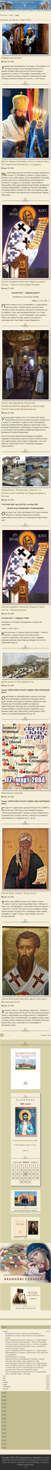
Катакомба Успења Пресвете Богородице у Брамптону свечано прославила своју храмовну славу (24, 1335)
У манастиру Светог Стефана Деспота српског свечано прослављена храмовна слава (24, 1368)
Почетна (3, 15)
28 (37, 1178)
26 (29, 1178)
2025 (4, 1393)
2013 (4, 1437)
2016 (4, 1426)
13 (33, 1170)
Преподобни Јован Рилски (26, 1145)
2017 (4, 1422)
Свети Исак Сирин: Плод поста (18, 893)
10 (21, 1170)
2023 (4, 1400)
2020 (4, 1411)
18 (25, 1174)
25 (25, 1178)
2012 (4, 1440)
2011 (4, 1444)
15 (13, 1174)
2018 (4, 1418)
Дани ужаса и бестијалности (17, 681)
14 (37, 1170)
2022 (4, 1404)
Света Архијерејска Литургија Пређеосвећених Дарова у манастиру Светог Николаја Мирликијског (22, 406)
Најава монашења (11, 58)
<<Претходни (17, 1162)
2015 (4, 1429)
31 (29, 1182)
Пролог (25, 1150)
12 (29, 1170)
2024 (4, 1396)
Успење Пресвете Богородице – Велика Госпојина (25, 1342)
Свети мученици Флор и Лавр (25, 1140)
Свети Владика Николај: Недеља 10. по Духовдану (26, 1365)
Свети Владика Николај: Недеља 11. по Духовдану (26, 1363)
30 (25, 1182)
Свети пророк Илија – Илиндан (18, 1374)
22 (13, 1178)
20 (33, 1174)
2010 (4, 1448)
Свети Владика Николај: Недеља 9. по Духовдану (25, 1372)
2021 (11, 15)
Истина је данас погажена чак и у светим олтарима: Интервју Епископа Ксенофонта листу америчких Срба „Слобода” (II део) (26, 1346)
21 (37, 1174)
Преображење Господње (15, 1357)
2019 (4, 1415)
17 (21, 1174)
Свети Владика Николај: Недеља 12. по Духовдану (26, 1350)
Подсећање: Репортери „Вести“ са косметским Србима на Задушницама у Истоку (23, 493)
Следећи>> (34, 1162)
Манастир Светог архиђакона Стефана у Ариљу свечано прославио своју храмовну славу (25, 1360)
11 (25, 1170)
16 (17, 1174)
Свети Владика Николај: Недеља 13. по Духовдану (26, 1340)
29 (21, 1182)
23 (17, 1178)
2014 (4, 1433)
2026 (4, 1327)
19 (29, 1174)
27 (33, 1178)
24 (21, 1178)
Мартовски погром (12, 793)
